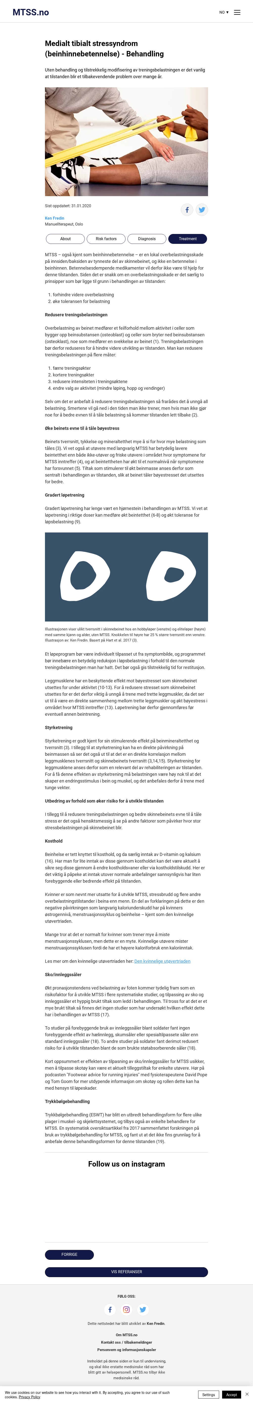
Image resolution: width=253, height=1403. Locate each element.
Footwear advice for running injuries (103, 1074)
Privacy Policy (29, 1396)
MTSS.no (31, 12)
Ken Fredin (54, 218)
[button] (187, 239)
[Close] (247, 1394)
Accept (231, 1394)
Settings (208, 1394)
